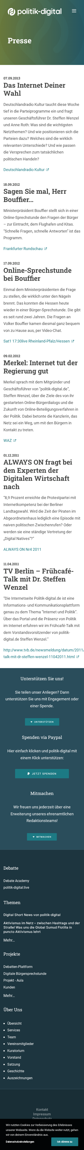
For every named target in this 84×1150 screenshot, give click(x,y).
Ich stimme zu (64, 1141)
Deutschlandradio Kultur (24, 169)
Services (13, 1030)
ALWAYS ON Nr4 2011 (22, 549)
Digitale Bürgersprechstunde (24, 974)
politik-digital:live (16, 887)
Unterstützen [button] (44, 722)
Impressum (42, 1114)
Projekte (11, 954)
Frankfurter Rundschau (23, 248)
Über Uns (12, 1009)
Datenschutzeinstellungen (20, 1141)
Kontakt (42, 1110)
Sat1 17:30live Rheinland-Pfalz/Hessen (36, 341)
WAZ (7, 440)
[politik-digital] (34, 12)
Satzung (13, 1064)
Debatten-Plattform (18, 967)
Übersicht (14, 1023)
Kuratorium (15, 1051)
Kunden (9, 987)
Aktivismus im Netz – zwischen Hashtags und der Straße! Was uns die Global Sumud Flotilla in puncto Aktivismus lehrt (41, 927)
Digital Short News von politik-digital (32, 915)
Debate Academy (16, 881)
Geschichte (15, 1071)
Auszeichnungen (20, 1078)
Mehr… (9, 940)
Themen (11, 902)
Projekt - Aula (13, 980)
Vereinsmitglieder (20, 1044)
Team (11, 1037)
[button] (74, 10)
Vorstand (14, 1057)
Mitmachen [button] (43, 836)
